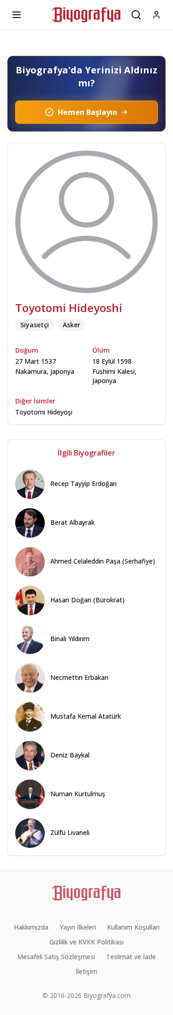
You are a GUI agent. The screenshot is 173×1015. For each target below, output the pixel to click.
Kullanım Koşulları (133, 927)
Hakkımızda (31, 927)
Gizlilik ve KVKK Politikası (86, 941)
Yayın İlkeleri (78, 927)
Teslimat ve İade (131, 956)
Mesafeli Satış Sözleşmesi (56, 956)
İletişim (86, 971)
